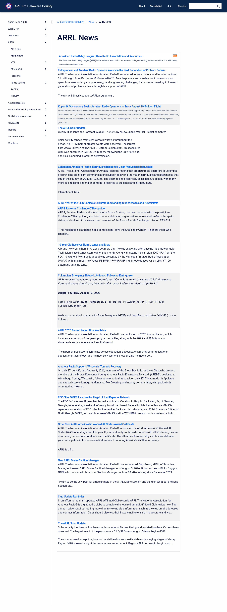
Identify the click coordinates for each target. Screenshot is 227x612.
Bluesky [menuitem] (181, 6)
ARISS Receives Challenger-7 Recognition (82, 208)
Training (12, 129)
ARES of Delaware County (33, 6)
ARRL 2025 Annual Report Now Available (82, 330)
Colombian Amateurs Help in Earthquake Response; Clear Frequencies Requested (105, 166)
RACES (14, 89)
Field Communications (19, 116)
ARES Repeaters (16, 103)
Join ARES (13, 35)
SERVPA (15, 96)
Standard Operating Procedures (24, 109)
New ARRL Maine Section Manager (78, 460)
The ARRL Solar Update (71, 128)
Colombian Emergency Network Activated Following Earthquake (95, 275)
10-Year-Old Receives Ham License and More (84, 244)
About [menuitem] (142, 6)
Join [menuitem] (170, 6)
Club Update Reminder (71, 496)
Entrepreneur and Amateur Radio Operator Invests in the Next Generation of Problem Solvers (111, 70)
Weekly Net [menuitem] (156, 6)
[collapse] (45, 42)
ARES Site (16, 49)
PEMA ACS (16, 69)
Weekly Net (13, 29)
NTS (13, 62)
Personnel (16, 76)
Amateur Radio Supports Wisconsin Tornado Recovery (89, 366)
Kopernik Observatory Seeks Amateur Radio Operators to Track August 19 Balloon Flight (109, 106)
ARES (11, 42)
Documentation (16, 136)
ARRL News (17, 55)
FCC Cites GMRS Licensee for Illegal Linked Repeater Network (94, 397)
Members (13, 143)
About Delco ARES (17, 22)
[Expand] (45, 22)
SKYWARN (13, 123)
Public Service (18, 82)
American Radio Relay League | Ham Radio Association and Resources (100, 56)
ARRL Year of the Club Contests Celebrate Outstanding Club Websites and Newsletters (108, 203)
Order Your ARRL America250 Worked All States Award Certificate (96, 424)
